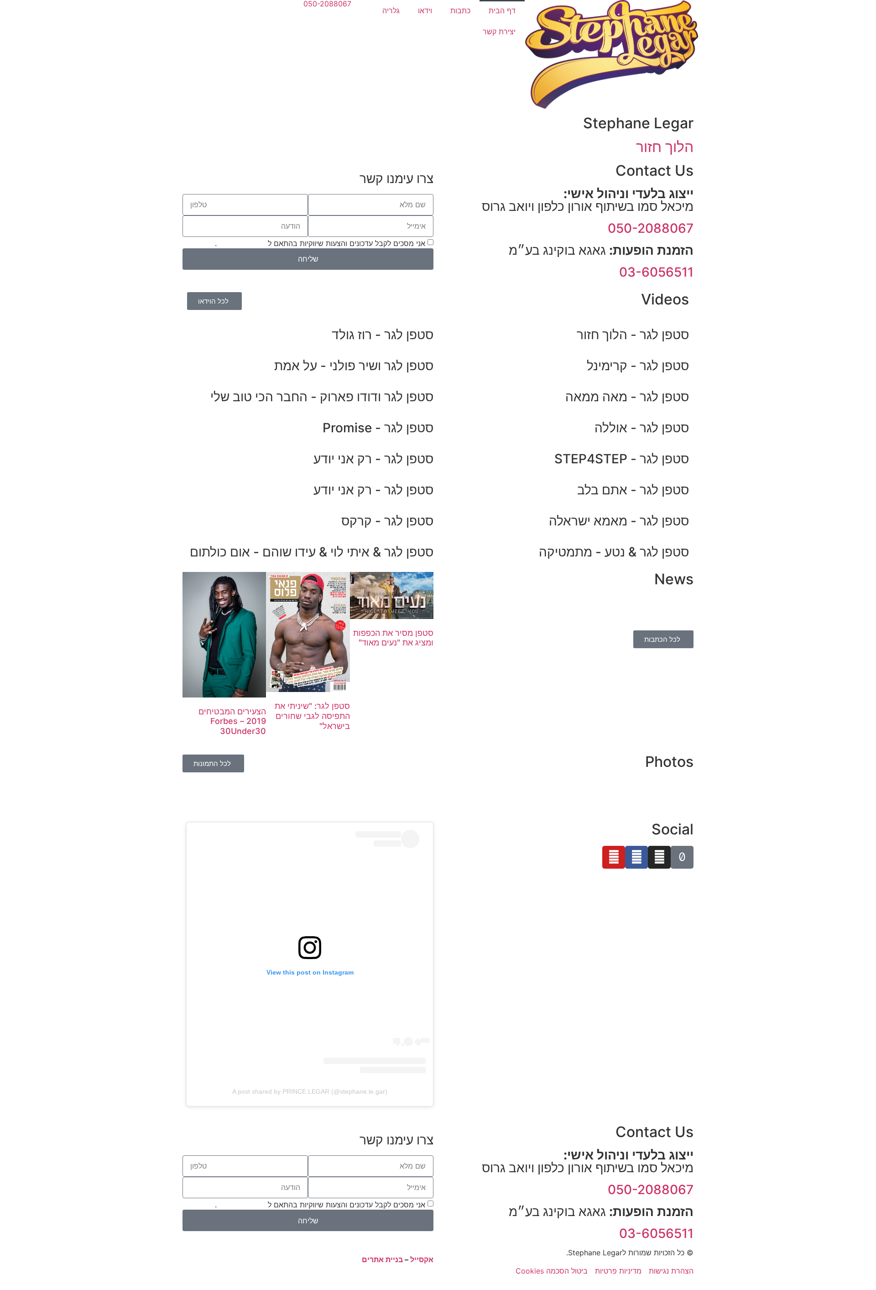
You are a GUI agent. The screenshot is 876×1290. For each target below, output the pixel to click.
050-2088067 (651, 228)
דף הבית (502, 10)
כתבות (460, 10)
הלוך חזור (665, 147)
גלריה (391, 10)
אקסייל (421, 1259)
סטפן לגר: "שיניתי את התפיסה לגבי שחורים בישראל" (312, 715)
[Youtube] (613, 857)
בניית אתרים (382, 1259)
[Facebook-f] (636, 857)
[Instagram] (659, 857)
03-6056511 (656, 272)
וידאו (425, 10)
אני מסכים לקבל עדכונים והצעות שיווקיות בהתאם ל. (320, 242)
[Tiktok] (682, 857)
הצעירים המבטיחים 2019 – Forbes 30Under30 (232, 721)
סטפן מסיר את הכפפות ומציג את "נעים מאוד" (393, 638)
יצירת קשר (499, 31)
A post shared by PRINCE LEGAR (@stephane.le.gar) (309, 1091)
